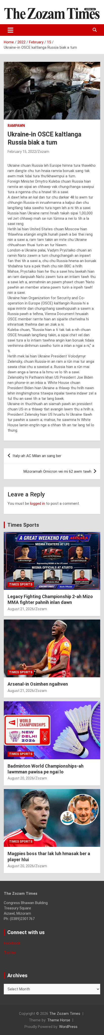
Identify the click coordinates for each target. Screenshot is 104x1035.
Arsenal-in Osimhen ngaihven (38, 684)
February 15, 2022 (22, 152)
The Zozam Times (64, 1013)
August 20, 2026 (21, 778)
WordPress (68, 1026)
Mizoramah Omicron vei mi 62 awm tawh (57, 471)
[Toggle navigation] (10, 30)
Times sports (20, 584)
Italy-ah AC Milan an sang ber (37, 456)
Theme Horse (58, 1020)
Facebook (12, 943)
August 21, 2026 (21, 609)
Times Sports (23, 525)
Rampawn (16, 126)
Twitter (10, 952)
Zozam (43, 152)
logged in (37, 503)
